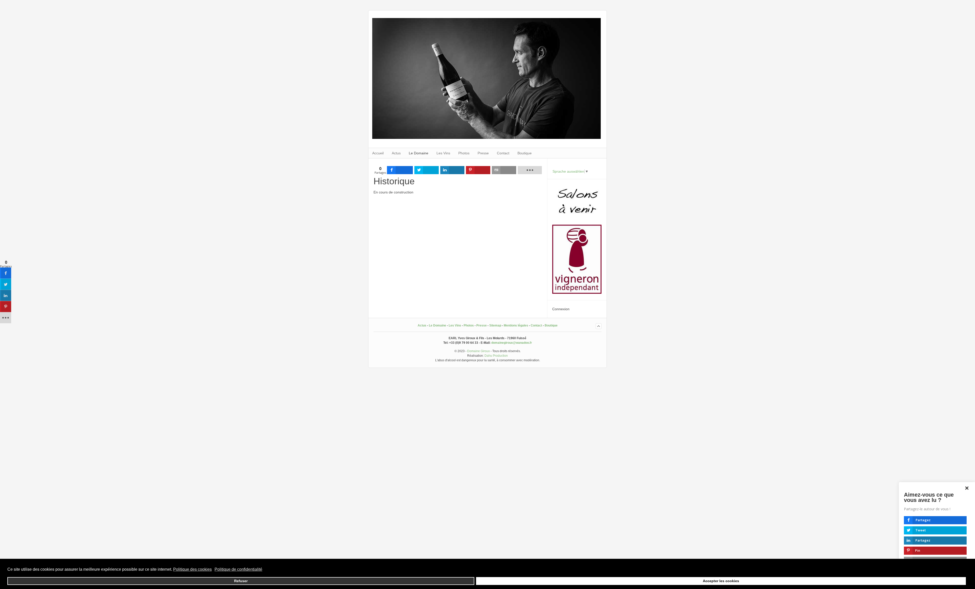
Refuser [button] (241, 581)
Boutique (551, 325)
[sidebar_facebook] (5, 273)
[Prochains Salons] (577, 218)
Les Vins (455, 325)
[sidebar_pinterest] (5, 306)
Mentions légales (516, 325)
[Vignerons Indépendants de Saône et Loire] (577, 292)
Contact (536, 325)
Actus (422, 325)
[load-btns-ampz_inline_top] (530, 170)
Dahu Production (496, 355)
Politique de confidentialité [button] (238, 569)
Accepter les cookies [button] (721, 581)
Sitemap (495, 325)
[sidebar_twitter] (5, 284)
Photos (469, 325)
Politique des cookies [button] (192, 569)
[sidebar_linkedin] (5, 295)
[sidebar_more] (5, 317)
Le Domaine (437, 325)
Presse (481, 325)
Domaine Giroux (478, 351)
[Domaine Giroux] (486, 138)
